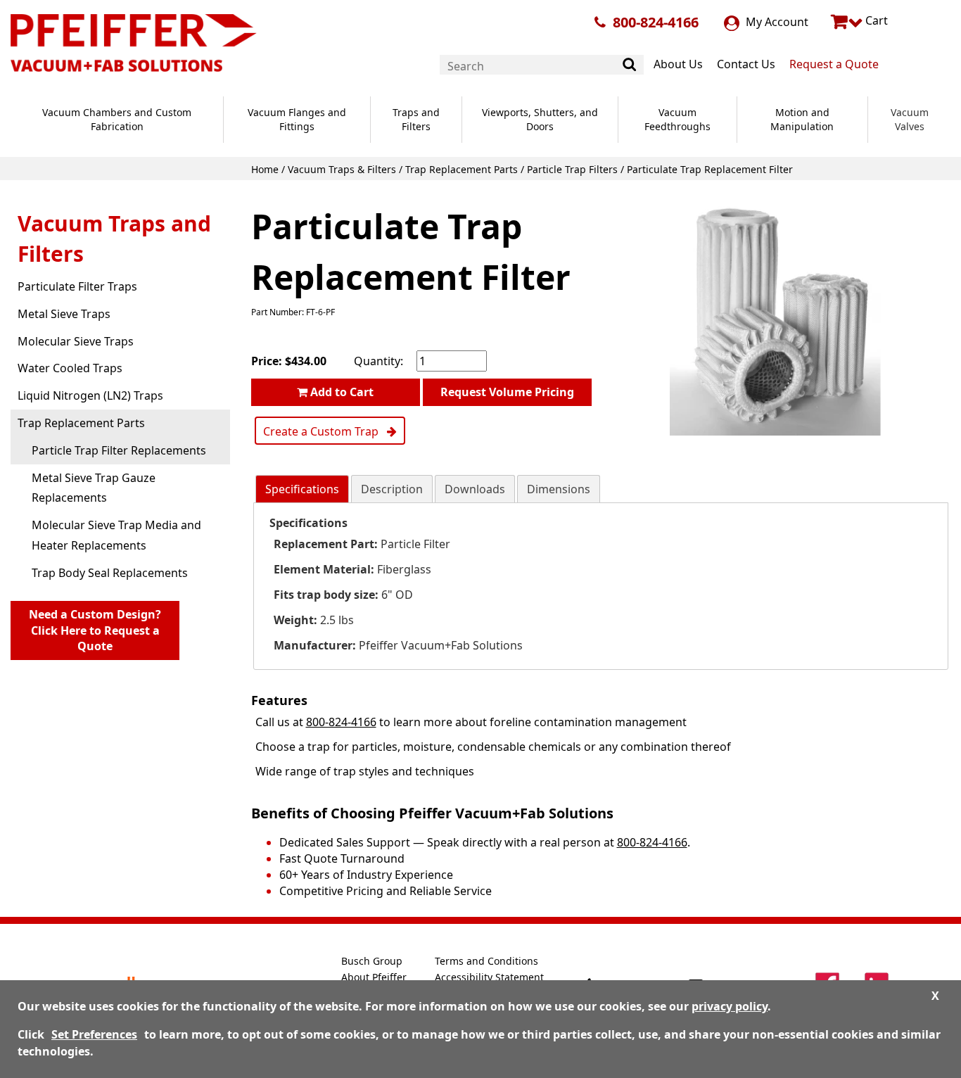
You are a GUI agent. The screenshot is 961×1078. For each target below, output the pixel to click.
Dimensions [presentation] (558, 489)
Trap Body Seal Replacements (110, 573)
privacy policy (730, 1006)
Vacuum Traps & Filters (342, 169)
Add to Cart (340, 392)
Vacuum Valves (910, 119)
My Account (775, 22)
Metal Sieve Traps (64, 314)
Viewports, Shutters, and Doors (540, 119)
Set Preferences (94, 1034)
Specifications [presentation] (302, 489)
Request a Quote (834, 64)
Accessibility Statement (489, 977)
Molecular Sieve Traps (76, 341)
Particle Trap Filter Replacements (119, 450)
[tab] (302, 489)
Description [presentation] (392, 489)
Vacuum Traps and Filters (114, 238)
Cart (875, 20)
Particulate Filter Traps (77, 286)
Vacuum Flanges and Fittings (297, 119)
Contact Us (746, 64)
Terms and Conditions (486, 961)
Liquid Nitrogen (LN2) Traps (90, 395)
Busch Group (371, 961)
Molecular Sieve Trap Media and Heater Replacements (116, 535)
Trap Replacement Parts (461, 169)
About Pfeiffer (374, 977)
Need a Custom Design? (95, 630)
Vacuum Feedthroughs (677, 119)
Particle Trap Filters (572, 169)
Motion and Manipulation (802, 119)
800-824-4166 (656, 22)
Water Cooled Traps (70, 368)
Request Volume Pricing (507, 392)
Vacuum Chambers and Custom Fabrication (116, 119)
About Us (678, 64)
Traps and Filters (416, 119)
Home (265, 169)
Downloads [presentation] (475, 489)
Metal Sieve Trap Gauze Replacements (93, 488)
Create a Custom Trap (325, 431)
